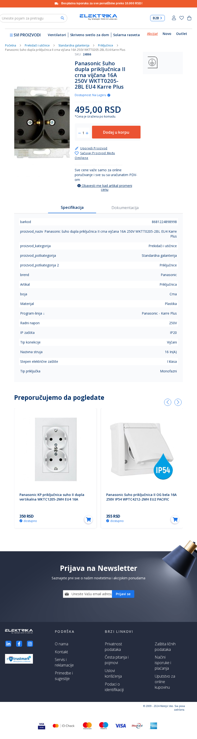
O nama (61, 644)
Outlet (181, 33)
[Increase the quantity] (87, 133)
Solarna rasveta (126, 35)
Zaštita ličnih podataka (165, 646)
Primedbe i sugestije (64, 675)
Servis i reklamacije (64, 662)
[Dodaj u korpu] (88, 519)
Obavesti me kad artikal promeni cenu (106, 187)
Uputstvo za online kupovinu (165, 681)
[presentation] (167, 402)
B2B (156, 18)
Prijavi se (174, 18)
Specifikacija (72, 207)
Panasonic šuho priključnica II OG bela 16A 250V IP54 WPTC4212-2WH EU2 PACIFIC (141, 496)
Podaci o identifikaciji (114, 686)
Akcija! (152, 33)
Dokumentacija (125, 207)
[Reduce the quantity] (79, 133)
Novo (167, 33)
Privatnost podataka (113, 646)
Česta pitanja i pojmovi (117, 659)
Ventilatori (57, 35)
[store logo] (98, 17)
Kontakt (61, 651)
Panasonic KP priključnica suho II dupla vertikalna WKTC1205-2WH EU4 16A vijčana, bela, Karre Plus (51, 499)
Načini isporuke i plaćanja (163, 662)
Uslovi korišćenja (113, 673)
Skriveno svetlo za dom (89, 35)
